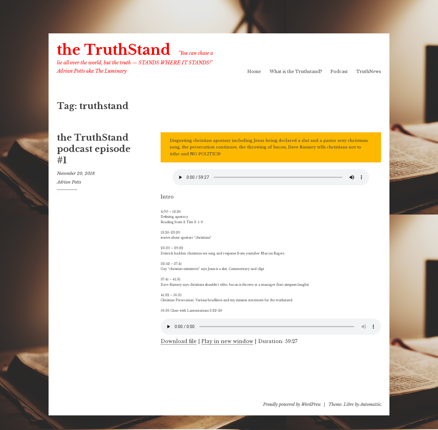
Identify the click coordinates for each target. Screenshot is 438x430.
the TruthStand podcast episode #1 (94, 148)
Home (254, 71)
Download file (179, 341)
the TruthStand (113, 50)
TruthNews (368, 71)
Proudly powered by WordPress (292, 404)
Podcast (339, 71)
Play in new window (227, 341)
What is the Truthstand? (296, 71)
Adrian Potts (69, 182)
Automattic (370, 404)
